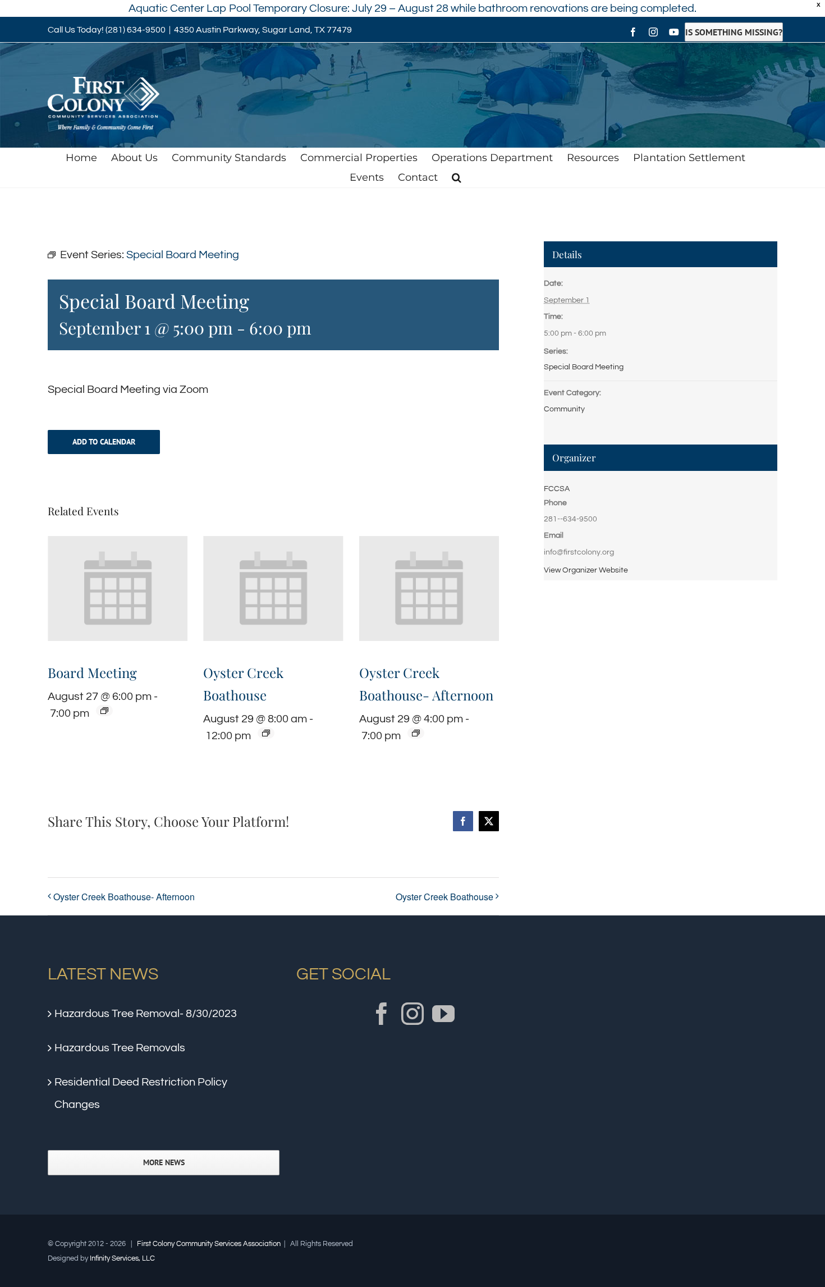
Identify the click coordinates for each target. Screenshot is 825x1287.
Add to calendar (103, 442)
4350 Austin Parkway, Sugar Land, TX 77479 (263, 29)
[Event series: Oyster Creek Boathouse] (266, 733)
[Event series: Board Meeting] (104, 710)
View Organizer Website (586, 570)
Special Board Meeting (584, 367)
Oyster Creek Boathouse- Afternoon (124, 896)
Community (564, 409)
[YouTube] (443, 1013)
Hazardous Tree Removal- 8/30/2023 (145, 1013)
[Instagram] (412, 1013)
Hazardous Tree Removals (119, 1048)
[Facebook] (381, 1013)
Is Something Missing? (733, 32)
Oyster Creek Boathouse (444, 896)
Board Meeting (92, 672)
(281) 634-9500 (136, 29)
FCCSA (557, 489)
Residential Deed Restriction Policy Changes (140, 1093)
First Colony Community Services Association (209, 1244)
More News (164, 1162)
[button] (456, 177)
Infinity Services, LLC (122, 1258)
